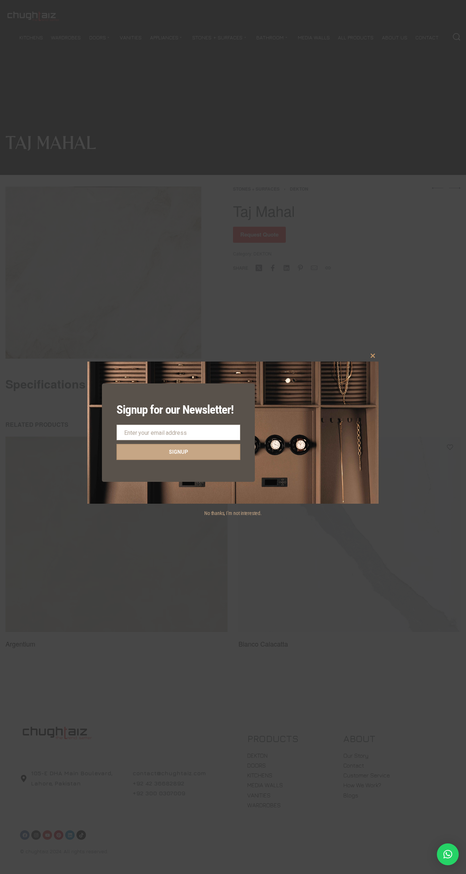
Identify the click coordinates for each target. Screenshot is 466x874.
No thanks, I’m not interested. (232, 513)
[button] (448, 854)
